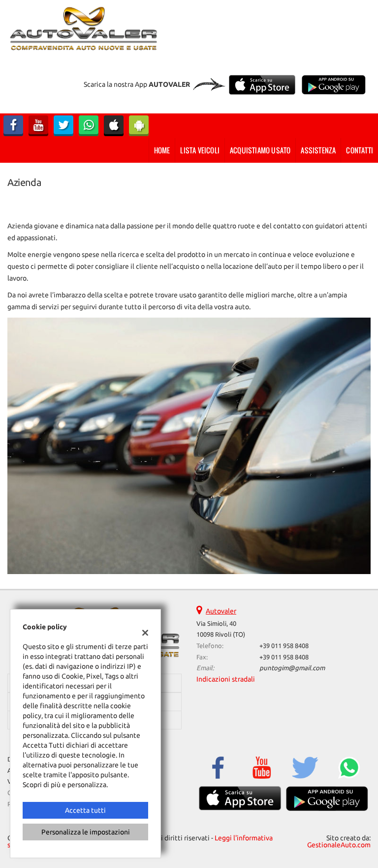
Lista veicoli (200, 150)
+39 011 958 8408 (284, 646)
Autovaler (221, 611)
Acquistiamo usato (260, 150)
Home (162, 150)
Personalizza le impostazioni (85, 832)
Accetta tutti (85, 810)
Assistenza (318, 150)
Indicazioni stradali (225, 679)
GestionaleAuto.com (339, 845)
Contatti (359, 150)
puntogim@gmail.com (292, 668)
